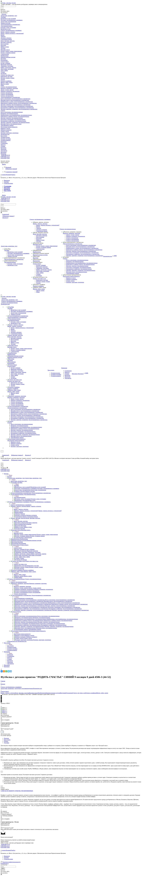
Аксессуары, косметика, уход (19, 481)
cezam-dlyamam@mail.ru (8, 174)
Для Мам (16, 485)
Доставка (6, 742)
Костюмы (63, 693)
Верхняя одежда (18, 533)
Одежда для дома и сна (20, 564)
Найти (2, 868)
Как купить (10, 645)
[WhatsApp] (6, 671)
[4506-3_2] (4, 712)
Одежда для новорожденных (19, 582)
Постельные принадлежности (22, 634)
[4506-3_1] (4, 710)
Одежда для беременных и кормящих (21, 505)
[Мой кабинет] (1, 453)
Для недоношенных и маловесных (23, 598)
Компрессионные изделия (53, 693)
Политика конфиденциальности (11, 862)
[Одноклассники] (4, 671)
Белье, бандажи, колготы (21, 521)
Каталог (9, 476)
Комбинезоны (42, 693)
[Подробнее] (1, 809)
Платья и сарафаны (90, 693)
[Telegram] (11, 671)
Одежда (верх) (18, 548)
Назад (10, 475)
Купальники (69, 693)
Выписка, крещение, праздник (22, 586)
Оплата (6, 741)
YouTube (6, 182)
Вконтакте (7, 180)
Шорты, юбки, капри (20, 574)
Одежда (16, 614)
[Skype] (9, 671)
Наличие (6, 738)
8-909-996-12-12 (5, 155)
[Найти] (2, 8)
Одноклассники (8, 183)
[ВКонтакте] (2, 671)
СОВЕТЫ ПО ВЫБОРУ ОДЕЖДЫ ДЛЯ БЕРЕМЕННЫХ (17, 790)
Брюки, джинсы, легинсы (21, 509)
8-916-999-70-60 (5, 158)
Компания (10, 654)
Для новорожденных (19, 497)
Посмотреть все (37, 688)
